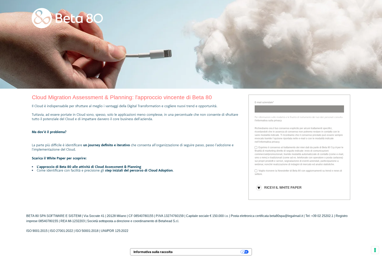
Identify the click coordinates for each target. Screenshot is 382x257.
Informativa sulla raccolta (153, 252)
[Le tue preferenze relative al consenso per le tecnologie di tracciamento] (375, 250)
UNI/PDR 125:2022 (114, 230)
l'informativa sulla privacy (268, 120)
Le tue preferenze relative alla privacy (208, 252)
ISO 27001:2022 (61, 230)
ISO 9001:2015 (37, 230)
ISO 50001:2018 (86, 230)
